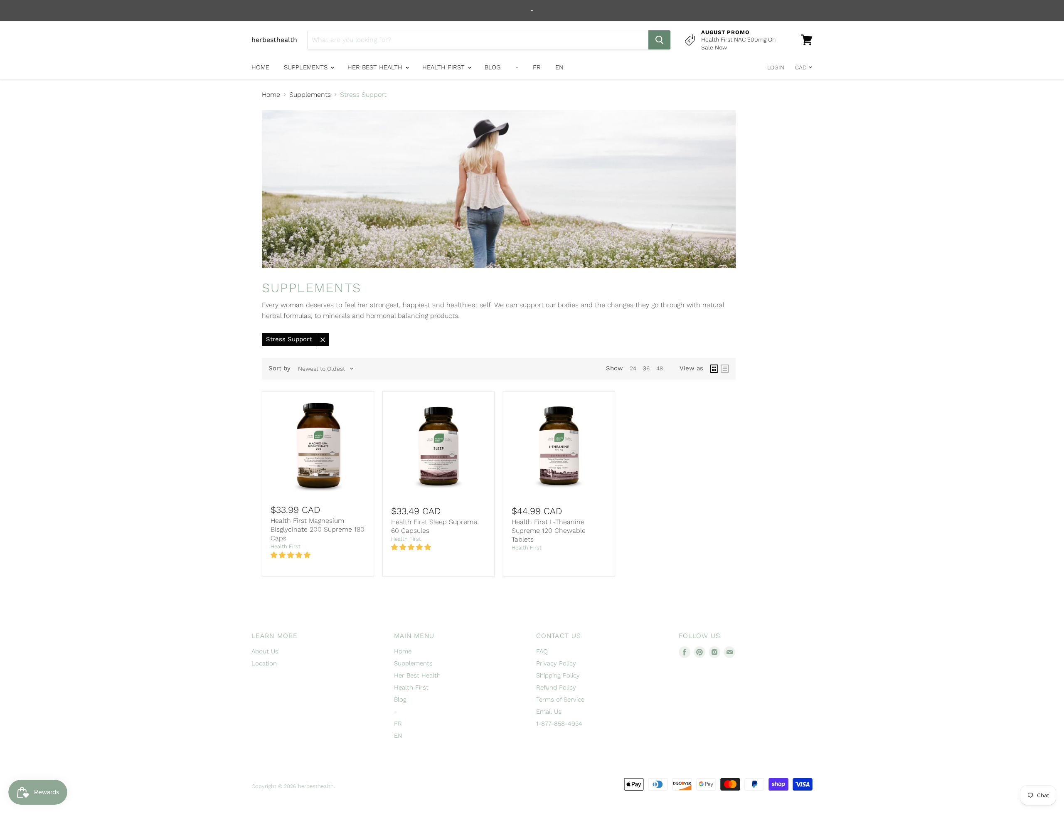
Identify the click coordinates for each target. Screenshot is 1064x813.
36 (646, 368)
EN (559, 67)
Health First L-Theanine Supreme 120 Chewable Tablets (549, 530)
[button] (292, 555)
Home (260, 67)
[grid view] (714, 369)
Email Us (549, 711)
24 (633, 368)
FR (537, 67)
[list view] (725, 369)
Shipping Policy (558, 675)
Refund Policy (556, 687)
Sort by (279, 368)
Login (775, 67)
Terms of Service (560, 699)
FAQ (542, 651)
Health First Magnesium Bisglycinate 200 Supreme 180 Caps (318, 529)
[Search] (659, 39)
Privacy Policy (556, 663)
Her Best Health (375, 67)
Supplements (307, 67)
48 (659, 368)
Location (264, 663)
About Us (264, 651)
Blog (493, 67)
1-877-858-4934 (559, 723)
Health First (444, 67)
